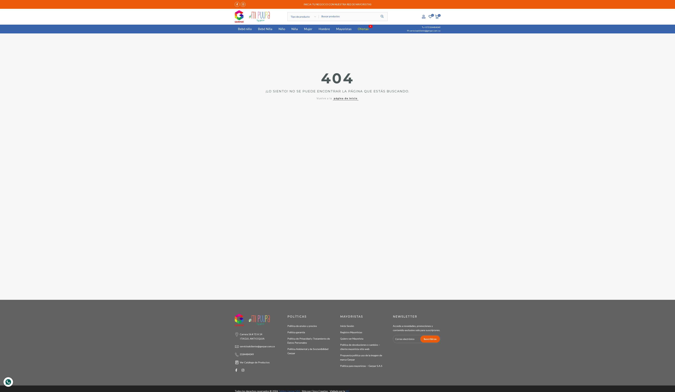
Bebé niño (245, 29)
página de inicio (346, 98)
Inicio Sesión (347, 325)
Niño (281, 29)
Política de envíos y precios (302, 325)
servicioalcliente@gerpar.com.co (424, 30)
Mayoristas (344, 29)
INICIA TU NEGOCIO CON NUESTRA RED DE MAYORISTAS (337, 4)
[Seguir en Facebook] (237, 4)
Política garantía (296, 332)
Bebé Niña (265, 29)
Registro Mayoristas (351, 332)
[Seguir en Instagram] (243, 4)
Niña (294, 29)
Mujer (308, 29)
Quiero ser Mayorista (351, 338)
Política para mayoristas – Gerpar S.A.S (361, 365)
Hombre (324, 29)
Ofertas (364, 29)
